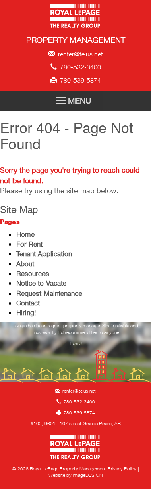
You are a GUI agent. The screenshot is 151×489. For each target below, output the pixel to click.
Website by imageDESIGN (75, 475)
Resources (32, 273)
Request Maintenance (49, 293)
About (25, 263)
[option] (76, 336)
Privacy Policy (122, 469)
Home (25, 234)
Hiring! (26, 312)
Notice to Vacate (41, 283)
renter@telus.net (79, 54)
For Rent (29, 244)
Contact (28, 303)
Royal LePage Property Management (75, 17)
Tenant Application (44, 253)
